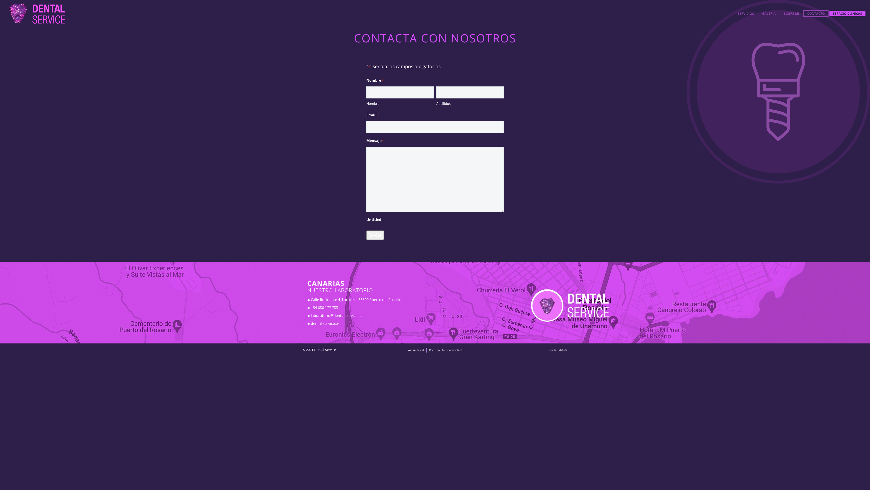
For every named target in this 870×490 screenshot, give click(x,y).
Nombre (372, 103)
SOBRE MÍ (791, 13)
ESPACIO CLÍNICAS (847, 13)
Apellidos (443, 103)
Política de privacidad (445, 350)
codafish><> (558, 350)
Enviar (375, 235)
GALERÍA (769, 13)
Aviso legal (416, 350)
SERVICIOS (746, 13)
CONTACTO (816, 13)
